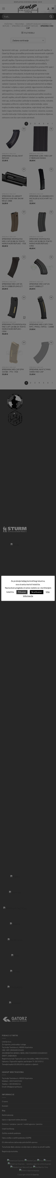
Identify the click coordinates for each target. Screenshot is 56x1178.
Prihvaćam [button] (22, 592)
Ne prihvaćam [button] (36, 592)
